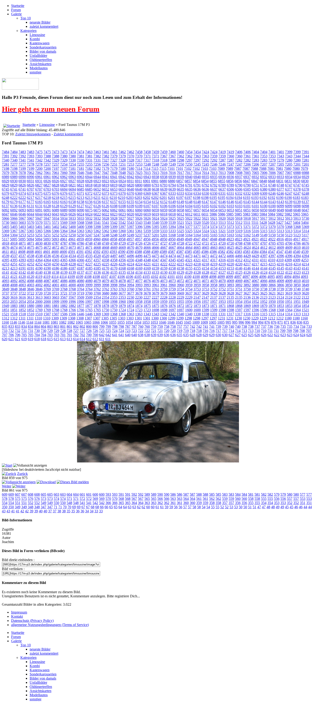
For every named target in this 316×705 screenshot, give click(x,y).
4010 (297, 281)
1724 (122, 310)
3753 (197, 289)
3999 (89, 285)
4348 (139, 260)
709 (282, 331)
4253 (305, 260)
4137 (80, 272)
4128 (197, 272)
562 (212, 499)
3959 (188, 285)
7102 (188, 168)
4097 (238, 277)
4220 (230, 264)
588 (199, 494)
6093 (22, 210)
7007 (280, 173)
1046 (162, 322)
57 (185, 507)
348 (30, 507)
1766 (72, 310)
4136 (97, 272)
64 (120, 507)
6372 (89, 193)
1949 (305, 302)
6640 (130, 189)
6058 (172, 210)
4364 (39, 260)
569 (95, 499)
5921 (205, 218)
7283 (255, 160)
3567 (64, 297)
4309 (288, 260)
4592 (88, 252)
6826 (22, 185)
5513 (213, 223)
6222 (14, 198)
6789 (222, 185)
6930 (14, 181)
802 (76, 326)
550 (56, 503)
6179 (5, 202)
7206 (247, 164)
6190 (280, 198)
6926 (47, 181)
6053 (222, 210)
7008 (230, 173)
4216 (280, 264)
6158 (72, 202)
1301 (138, 318)
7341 (22, 160)
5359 (147, 231)
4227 (80, 264)
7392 (14, 156)
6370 (122, 193)
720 (166, 331)
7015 (147, 173)
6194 (230, 198)
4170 (105, 268)
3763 (114, 289)
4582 (221, 252)
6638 (147, 189)
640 (127, 335)
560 (238, 499)
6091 (39, 210)
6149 (172, 202)
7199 (22, 168)
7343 (280, 156)
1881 (47, 306)
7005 (247, 173)
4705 (272, 243)
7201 (297, 164)
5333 (163, 231)
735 (283, 326)
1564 (288, 310)
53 (231, 507)
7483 (22, 152)
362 (160, 503)
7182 (89, 168)
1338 (197, 314)
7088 (254, 168)
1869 (247, 306)
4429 (247, 256)
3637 (188, 293)
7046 (80, 173)
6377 (280, 189)
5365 (30, 231)
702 (76, 335)
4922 (263, 239)
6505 (247, 189)
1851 (5, 310)
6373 (105, 193)
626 (257, 335)
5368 (288, 227)
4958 (113, 239)
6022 (97, 214)
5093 (47, 239)
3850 (288, 285)
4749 (105, 243)
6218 (47, 198)
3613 (30, 297)
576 (30, 499)
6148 (188, 202)
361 (173, 503)
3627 (238, 293)
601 (82, 494)
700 (89, 335)
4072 (180, 281)
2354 (97, 297)
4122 (280, 272)
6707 (30, 189)
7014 (197, 173)
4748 (89, 243)
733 (309, 326)
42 (22, 511)
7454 (188, 152)
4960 (97, 239)
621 (11, 339)
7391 (305, 152)
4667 (163, 247)
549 (43, 503)
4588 (138, 252)
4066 (263, 281)
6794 (172, 185)
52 (222, 507)
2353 (114, 297)
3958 (205, 285)
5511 (247, 223)
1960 (122, 302)
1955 (172, 302)
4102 (154, 277)
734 (296, 326)
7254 (64, 164)
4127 (213, 272)
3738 (263, 289)
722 (140, 331)
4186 (55, 268)
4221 (147, 264)
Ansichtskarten (40, 64)
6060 (139, 210)
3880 (255, 285)
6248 (305, 193)
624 (296, 335)
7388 (47, 156)
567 (134, 499)
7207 (263, 164)
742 (192, 326)
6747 (288, 185)
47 (259, 507)
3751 (230, 289)
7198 (5, 168)
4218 (197, 264)
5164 (188, 235)
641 (115, 335)
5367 (14, 231)
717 (218, 331)
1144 (29, 322)
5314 (297, 231)
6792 (205, 185)
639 (153, 335)
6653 (114, 189)
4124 (263, 272)
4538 (30, 256)
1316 (247, 314)
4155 (188, 268)
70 (65, 507)
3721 (55, 293)
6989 (5, 177)
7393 (30, 156)
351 (302, 503)
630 (218, 335)
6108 (114, 206)
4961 (63, 239)
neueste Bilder (40, 22)
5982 (280, 214)
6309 (255, 193)
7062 (30, 173)
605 (43, 494)
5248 (105, 235)
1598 (222, 310)
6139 (288, 202)
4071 (197, 281)
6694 (64, 189)
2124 (280, 297)
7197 (55, 168)
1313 (297, 314)
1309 (55, 318)
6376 (55, 193)
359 (199, 503)
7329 (55, 160)
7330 (72, 160)
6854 (196, 181)
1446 (80, 314)
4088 (30, 281)
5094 (30, 239)
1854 (297, 306)
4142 (14, 272)
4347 (155, 260)
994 (254, 322)
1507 (47, 314)
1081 (46, 322)
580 (289, 494)
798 (115, 326)
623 (283, 335)
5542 (114, 223)
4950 (163, 239)
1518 (14, 314)
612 (89, 339)
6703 (47, 189)
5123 (288, 235)
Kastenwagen (40, 43)
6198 (196, 198)
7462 (122, 152)
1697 (172, 310)
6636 (197, 189)
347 (43, 507)
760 (140, 326)
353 (276, 503)
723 (127, 331)
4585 (188, 252)
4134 (130, 272)
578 (4, 499)
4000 (72, 285)
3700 (89, 293)
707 (308, 331)
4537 (14, 256)
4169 (139, 268)
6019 (147, 214)
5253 (22, 235)
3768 (64, 289)
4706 (288, 243)
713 (244, 331)
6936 (222, 177)
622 (270, 335)
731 (24, 331)
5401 (39, 227)
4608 (21, 252)
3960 (172, 285)
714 (231, 331)
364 (134, 503)
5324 (197, 231)
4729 (122, 243)
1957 (205, 302)
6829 (5, 185)
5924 (155, 218)
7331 (89, 160)
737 (257, 326)
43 (4, 511)
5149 (255, 235)
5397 (122, 227)
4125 (230, 272)
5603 (14, 223)
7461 (105, 152)
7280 (288, 160)
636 (166, 335)
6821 (72, 185)
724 (115, 331)
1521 (305, 310)
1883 (14, 306)
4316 (222, 260)
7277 (14, 164)
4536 (47, 256)
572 (82, 499)
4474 (163, 256)
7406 (238, 152)
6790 (238, 185)
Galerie (16, 14)
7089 (221, 168)
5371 (238, 227)
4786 (72, 243)
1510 (30, 314)
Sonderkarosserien (43, 47)
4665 (197, 247)
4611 (5, 252)
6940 (188, 177)
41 (13, 511)
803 (50, 326)
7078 (14, 173)
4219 (213, 264)
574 (56, 499)
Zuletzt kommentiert (68, 134)
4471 (197, 256)
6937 (238, 177)
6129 (64, 206)
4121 (5, 277)
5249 (122, 235)
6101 (247, 206)
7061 (47, 173)
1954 (238, 302)
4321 (188, 260)
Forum (16, 10)
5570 (30, 223)
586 (173, 494)
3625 (255, 293)
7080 (287, 168)
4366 (72, 260)
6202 (146, 198)
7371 (147, 156)
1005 (212, 322)
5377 (188, 227)
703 (50, 335)
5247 (89, 235)
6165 (39, 202)
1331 (213, 314)
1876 (163, 306)
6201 (163, 198)
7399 (288, 152)
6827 (39, 185)
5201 (155, 235)
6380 (263, 189)
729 (50, 331)
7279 (272, 160)
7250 (180, 164)
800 (89, 326)
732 (11, 331)
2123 (263, 297)
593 (108, 494)
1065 (79, 322)
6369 (139, 193)
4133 (147, 272)
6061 (122, 210)
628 (192, 335)
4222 (163, 264)
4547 (271, 252)
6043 (47, 214)
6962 (55, 177)
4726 (139, 243)
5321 (213, 231)
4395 (5, 260)
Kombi (35, 39)
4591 (71, 252)
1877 (80, 306)
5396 (139, 227)
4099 (221, 277)
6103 (230, 206)
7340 (5, 160)
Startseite (17, 6)
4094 (287, 277)
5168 (172, 235)
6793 (155, 185)
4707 (255, 243)
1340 (180, 314)
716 (205, 331)
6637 (213, 189)
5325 (180, 231)
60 (148, 507)
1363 (130, 314)
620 (309, 335)
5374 (205, 227)
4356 (122, 260)
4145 (272, 268)
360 (186, 503)
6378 (297, 189)
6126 (97, 206)
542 (95, 503)
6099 (280, 206)
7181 (72, 168)
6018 (163, 214)
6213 (80, 198)
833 (11, 326)
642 (102, 335)
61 (157, 507)
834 (24, 326)
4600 (55, 252)
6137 (305, 202)
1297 (205, 318)
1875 (147, 306)
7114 (138, 168)
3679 (155, 293)
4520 (97, 256)
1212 (271, 318)
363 (147, 503)
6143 (272, 202)
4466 (230, 256)
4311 (255, 260)
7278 (30, 164)
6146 (222, 202)
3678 (139, 293)
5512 (230, 223)
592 (134, 494)
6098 (297, 206)
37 (50, 511)
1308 (71, 318)
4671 (80, 247)
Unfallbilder (38, 56)
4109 (71, 277)
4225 (97, 264)
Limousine (37, 35)
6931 (30, 181)
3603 (47, 297)
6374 (22, 193)
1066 (96, 322)
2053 (5, 302)
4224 (130, 264)
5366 (47, 231)
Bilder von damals (43, 51)
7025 (130, 173)
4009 (280, 281)
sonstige (35, 72)
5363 (80, 231)
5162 (238, 235)
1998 (105, 302)
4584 (255, 252)
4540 (288, 252)
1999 (55, 302)
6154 (139, 202)
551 (17, 503)
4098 (204, 277)
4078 (114, 281)
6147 (205, 202)
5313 (280, 231)
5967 (22, 218)
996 (241, 322)
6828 (55, 185)
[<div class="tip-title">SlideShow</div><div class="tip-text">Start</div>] (7, 465)
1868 (230, 306)
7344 (297, 156)
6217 (30, 198)
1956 (188, 302)
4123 (297, 272)
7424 (205, 152)
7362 (180, 156)
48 (268, 507)
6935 (205, 177)
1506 (64, 314)
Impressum (19, 612)
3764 (80, 289)
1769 (39, 310)
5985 (230, 214)
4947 (197, 239)
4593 (105, 252)
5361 (130, 231)
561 (199, 499)
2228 (163, 297)
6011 (197, 214)
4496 (130, 256)
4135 (114, 272)
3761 (147, 289)
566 (160, 499)
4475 (147, 256)
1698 (155, 310)
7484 (5, 152)
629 (205, 335)
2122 (297, 297)
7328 (122, 160)
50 (240, 507)
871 (280, 322)
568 (121, 499)
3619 (288, 293)
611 (101, 339)
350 (4, 507)
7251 (114, 164)
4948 (213, 239)
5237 (139, 235)
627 (231, 335)
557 (289, 499)
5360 (114, 231)
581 (251, 494)
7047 (97, 173)
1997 (89, 302)
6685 (80, 189)
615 (50, 339)
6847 (246, 181)
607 (17, 494)
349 (17, 507)
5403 (22, 227)
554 (4, 503)
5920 (222, 218)
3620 (305, 293)
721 (153, 331)
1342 (163, 314)
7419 (222, 152)
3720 (39, 293)
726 (89, 331)
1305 (105, 318)
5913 (288, 218)
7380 (64, 156)
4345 (172, 260)
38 (59, 511)
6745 (305, 185)
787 (127, 326)
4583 (238, 252)
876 (267, 322)
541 (82, 503)
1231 (221, 318)
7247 (230, 164)
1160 (304, 318)
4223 (180, 264)
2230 (130, 297)
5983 (246, 214)
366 (108, 503)
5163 (222, 235)
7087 (238, 168)
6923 (97, 181)
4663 (213, 247)
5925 (172, 218)
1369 (97, 314)
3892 (238, 285)
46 (296, 507)
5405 (5, 227)
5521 (180, 223)
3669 (172, 293)
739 (218, 326)
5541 (97, 223)
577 (302, 494)
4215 (263, 264)
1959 (155, 302)
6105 (197, 206)
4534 (64, 256)
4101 (171, 277)
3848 (14, 289)
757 (179, 326)
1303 (121, 318)
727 (76, 331)
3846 (30, 289)
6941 (105, 177)
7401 (272, 152)
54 (203, 507)
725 (102, 331)
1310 (38, 318)
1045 (179, 322)
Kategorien (28, 31)
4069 (230, 281)
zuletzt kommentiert (44, 26)
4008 (5, 285)
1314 (280, 314)
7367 (163, 156)
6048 (288, 210)
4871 (22, 243)
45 (287, 507)
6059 (155, 210)
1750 (105, 310)
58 (194, 507)
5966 (5, 218)
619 (24, 339)
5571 (47, 223)
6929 (305, 177)
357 (225, 503)
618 (37, 339)
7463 (89, 152)
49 (277, 507)
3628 (222, 293)
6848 (263, 181)
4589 (155, 252)
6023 (114, 214)
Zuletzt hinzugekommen (33, 134)
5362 (97, 231)
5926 (139, 218)
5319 (230, 231)
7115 (154, 168)
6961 (39, 177)
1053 (146, 322)
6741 (14, 189)
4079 (97, 281)
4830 (39, 243)
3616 (14, 297)
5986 (213, 214)
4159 (155, 268)
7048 (114, 173)
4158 (172, 268)
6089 (55, 210)
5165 (205, 235)
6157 (105, 202)
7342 (39, 160)
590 (160, 494)
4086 (64, 281)
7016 (163, 173)
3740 (297, 289)
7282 (238, 160)
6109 (130, 206)
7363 (197, 156)
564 (186, 499)
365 (121, 503)
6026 (64, 214)
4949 (180, 239)
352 (289, 503)
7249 (163, 164)
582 (263, 494)
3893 (222, 285)
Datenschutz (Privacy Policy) (32, 621)
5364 (64, 231)
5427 (280, 223)
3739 (280, 289)
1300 (155, 318)
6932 (255, 177)
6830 (296, 181)
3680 (105, 293)
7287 (222, 160)
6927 (64, 181)
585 (212, 494)
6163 (55, 202)
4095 (271, 277)
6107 (147, 206)
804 (37, 326)
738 (244, 326)
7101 (171, 168)
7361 (247, 156)
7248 (147, 164)
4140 (30, 272)
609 (4, 494)
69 (74, 507)
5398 (89, 227)
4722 (188, 243)
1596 (255, 310)
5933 (72, 218)
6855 (213, 181)
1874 (130, 306)
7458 (139, 152)
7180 (122, 168)
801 (63, 326)
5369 (305, 227)
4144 (255, 268)
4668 (97, 247)
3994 (122, 285)
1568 (272, 310)
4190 (39, 268)
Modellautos (39, 68)
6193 (246, 198)
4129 (180, 272)
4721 (205, 243)
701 (63, 335)
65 (111, 507)
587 (186, 494)
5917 (255, 218)
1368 (114, 314)
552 (30, 503)
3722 (22, 293)
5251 (39, 235)
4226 (114, 264)
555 (263, 499)
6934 (288, 177)
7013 (213, 173)
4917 (297, 239)
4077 (130, 281)
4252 (30, 264)
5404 (296, 223)
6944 (89, 177)
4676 (305, 243)
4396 (280, 256)
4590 (121, 252)
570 (108, 499)
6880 (163, 181)
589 (147, 494)
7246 (213, 164)
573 (43, 499)
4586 (205, 252)
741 (205, 326)
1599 (205, 310)
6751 (255, 185)
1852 (22, 310)
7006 (263, 173)
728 (63, 331)
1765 (89, 310)
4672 (47, 247)
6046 (14, 214)
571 (69, 499)
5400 (72, 227)
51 (250, 507)
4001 (55, 285)
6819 (105, 185)
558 (251, 499)
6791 (188, 185)
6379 (5, 193)
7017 (180, 173)
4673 (64, 247)
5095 (13, 239)
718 (192, 331)
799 (102, 326)
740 (231, 326)
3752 (213, 289)
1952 (255, 302)
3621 (272, 293)
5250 (72, 235)
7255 (80, 164)
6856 (230, 181)
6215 (64, 198)
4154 (205, 268)
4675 (30, 247)
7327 (105, 160)
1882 (64, 306)
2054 (22, 302)
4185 (89, 268)
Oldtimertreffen (41, 60)
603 (56, 494)
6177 (22, 202)
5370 (272, 227)
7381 (80, 156)
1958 (139, 302)
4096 (254, 277)
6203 (130, 198)
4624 (247, 247)
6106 (163, 206)
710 (257, 331)
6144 (255, 202)
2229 (180, 297)
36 (78, 511)
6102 (213, 206)
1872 (180, 306)
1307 (88, 318)
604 (69, 494)
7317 (139, 160)
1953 (222, 302)
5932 (89, 218)
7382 (97, 156)
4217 (247, 264)
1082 (62, 322)
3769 (47, 289)
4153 (222, 268)
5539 (163, 223)
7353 (263, 156)
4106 (121, 277)
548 (69, 503)
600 (95, 494)
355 (251, 503)
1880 (30, 306)
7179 (105, 168)
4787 (55, 243)
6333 (172, 193)
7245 (197, 164)
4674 (14, 247)
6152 (155, 202)
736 (270, 326)
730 (37, 331)
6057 (188, 210)
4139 (64, 272)
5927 (122, 218)
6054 (205, 210)
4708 (238, 243)
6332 (238, 193)
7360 (230, 156)
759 (153, 326)
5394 (172, 227)
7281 (305, 160)
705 (24, 335)
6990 (22, 177)
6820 (122, 185)
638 (140, 335)
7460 (172, 152)
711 (270, 331)
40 (41, 511)
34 (87, 511)
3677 (122, 293)
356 (238, 503)
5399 (105, 227)
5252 (55, 235)
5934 (55, 218)
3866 (272, 285)
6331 (222, 193)
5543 (130, 223)
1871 (213, 306)
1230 (238, 318)
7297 (188, 160)
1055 (112, 322)
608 (30, 494)
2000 (39, 302)
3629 (205, 293)
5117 (305, 235)
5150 (272, 235)
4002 (39, 285)
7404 (255, 152)
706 (11, 335)
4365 (55, 260)
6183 (296, 198)
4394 (297, 256)
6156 (89, 202)
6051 (238, 210)
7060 (64, 173)
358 (212, 503)
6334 (188, 193)
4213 (5, 268)
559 (225, 499)
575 (17, 499)
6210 (113, 198)
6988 (297, 173)
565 (147, 499)
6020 (130, 214)
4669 (114, 247)
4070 (213, 281)
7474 (72, 152)
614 (76, 339)
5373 (222, 227)
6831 (280, 181)
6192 (263, 198)
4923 (230, 239)
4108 (88, 277)
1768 (55, 310)
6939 (172, 177)
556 (276, 499)
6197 (180, 198)
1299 (171, 318)
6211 (97, 198)
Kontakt (17, 616)
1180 (288, 318)
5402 (55, 227)
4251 (14, 264)
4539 (305, 252)
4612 (263, 247)
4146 (238, 268)
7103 (204, 168)
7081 (271, 168)
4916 (280, 239)
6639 (163, 189)
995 (228, 322)
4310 (271, 260)
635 (179, 335)
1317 (230, 314)
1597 (238, 310)
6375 (39, 193)
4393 (22, 260)
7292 (205, 160)
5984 (263, 214)
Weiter (6, 486)
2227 (147, 297)
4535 (80, 256)
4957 (130, 239)
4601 (38, 252)
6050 (255, 210)
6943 (139, 177)
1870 (263, 306)
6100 (263, 206)
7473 (55, 152)
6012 (180, 214)
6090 (72, 210)
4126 (247, 272)
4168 (122, 268)
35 (68, 511)
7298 (172, 160)
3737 (5, 293)
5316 (247, 231)
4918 (5, 243)
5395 (155, 227)
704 (37, 335)
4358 (105, 260)
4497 (114, 256)
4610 (297, 247)
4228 (64, 264)
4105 (138, 277)
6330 (205, 193)
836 (293, 322)
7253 (130, 164)
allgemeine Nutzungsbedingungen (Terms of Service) (50, 625)
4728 (172, 243)
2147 (197, 297)
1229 (255, 318)
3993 (139, 285)
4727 (155, 243)
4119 (38, 277)
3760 (130, 289)
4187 (72, 268)
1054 (129, 322)
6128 (47, 206)
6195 (213, 198)
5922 (188, 218)
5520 (197, 223)
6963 (72, 177)
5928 (105, 218)
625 (244, 335)
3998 (105, 285)
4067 (247, 281)
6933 (272, 177)
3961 (155, 285)
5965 (296, 214)
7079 (304, 168)
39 (31, 511)
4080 (80, 281)
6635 (180, 189)
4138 (47, 272)
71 (55, 507)
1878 (97, 306)
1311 (22, 318)
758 (166, 326)
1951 (288, 302)
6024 (80, 214)
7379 (114, 156)
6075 (89, 210)
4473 (180, 256)
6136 (14, 206)
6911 (130, 181)
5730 (305, 218)
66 (102, 507)
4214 (297, 264)
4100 (188, 277)
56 (176, 507)
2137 (213, 297)
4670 (130, 247)
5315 (263, 231)
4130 (163, 272)
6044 (30, 214)
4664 (180, 247)
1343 (147, 314)
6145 (238, 202)
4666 (147, 247)
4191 (22, 268)
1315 (263, 314)
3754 (180, 289)
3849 (305, 285)
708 (295, 331)
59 (166, 507)
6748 (272, 185)
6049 (272, 210)
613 (63, 339)
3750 (247, 289)
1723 (139, 310)
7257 (47, 164)
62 (139, 507)
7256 (97, 164)
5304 (5, 235)
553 (302, 499)
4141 (305, 268)
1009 (196, 322)
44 (305, 507)
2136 (247, 297)
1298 (188, 318)
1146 (13, 322)
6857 (180, 181)
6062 (105, 210)
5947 (39, 218)
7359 (213, 156)
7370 (130, 156)
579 (276, 494)
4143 (288, 268)
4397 (263, 256)
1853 (280, 306)
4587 (171, 252)
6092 (5, 210)
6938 (155, 177)
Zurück (22, 474)
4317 (205, 260)
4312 (238, 260)
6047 (305, 210)
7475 (39, 152)
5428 (263, 223)
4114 (55, 277)
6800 (139, 185)
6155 (122, 202)
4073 (163, 281)
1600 (188, 310)
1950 (272, 302)
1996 (72, 302)
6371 (72, 193)
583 (225, 494)
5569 (64, 223)
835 (306, 322)
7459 (155, 152)
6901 (146, 181)
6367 (155, 193)
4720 (222, 243)
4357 (89, 260)
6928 (80, 181)
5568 (80, 223)
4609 (280, 247)
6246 (272, 193)
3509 (80, 297)
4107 (104, 277)
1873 (197, 306)
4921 (247, 239)
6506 (230, 189)
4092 (14, 281)
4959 (80, 239)
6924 (114, 181)
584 (238, 494)
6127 (80, 206)
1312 (5, 318)
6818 (89, 185)
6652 (97, 189)
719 (179, 331)
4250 (47, 264)
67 (83, 507)
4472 (213, 256)
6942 (122, 177)
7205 (280, 164)
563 (173, 499)
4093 (304, 277)
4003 (22, 285)
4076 (147, 281)
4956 (147, 239)
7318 (155, 160)
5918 (238, 218)
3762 (97, 289)
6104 (180, 206)
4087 (47, 281)
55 (213, 507)
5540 (147, 223)
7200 (39, 168)
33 (96, 511)
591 (121, 494)
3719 (72, 293)
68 (92, 507)
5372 (255, 227)
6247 (288, 193)
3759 (163, 289)
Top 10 (25, 18)
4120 (22, 277)
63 (129, 507)
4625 (230, 247)
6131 (30, 206)
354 (263, 503)
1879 (114, 306)
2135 (230, 297)
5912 (272, 218)
